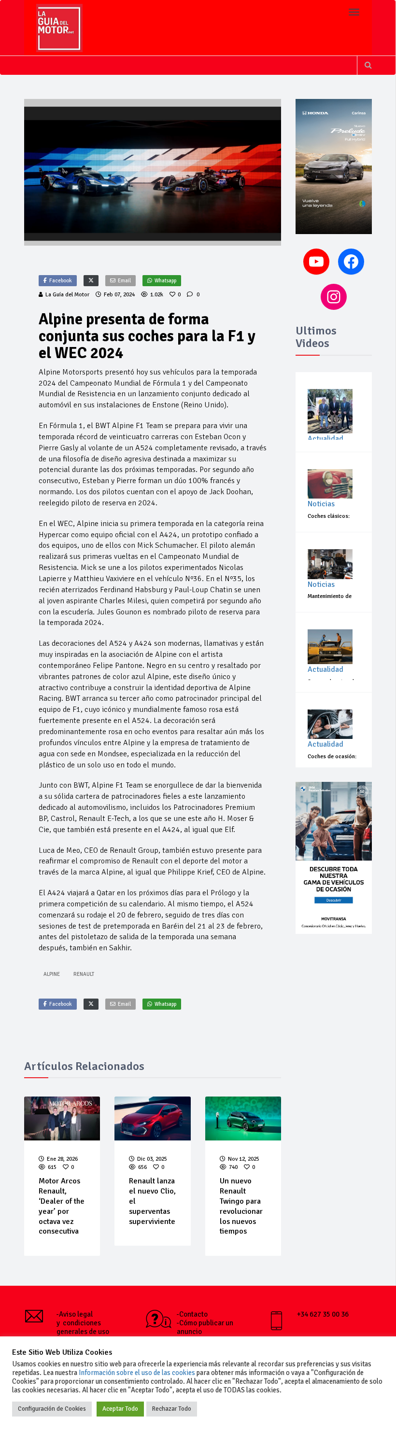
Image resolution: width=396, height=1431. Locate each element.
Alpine (51, 974)
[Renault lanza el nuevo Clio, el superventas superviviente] (152, 1118)
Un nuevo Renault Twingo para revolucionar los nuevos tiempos (241, 1206)
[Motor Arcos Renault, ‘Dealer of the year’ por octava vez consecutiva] (62, 1118)
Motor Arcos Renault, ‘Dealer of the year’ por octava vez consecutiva (62, 1206)
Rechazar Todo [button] (171, 1409)
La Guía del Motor (67, 294)
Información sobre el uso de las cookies (137, 1372)
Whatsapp (165, 281)
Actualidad (325, 439)
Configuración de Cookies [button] (52, 1409)
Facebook (60, 281)
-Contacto (192, 1314)
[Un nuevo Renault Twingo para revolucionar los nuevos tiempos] (243, 1118)
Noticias (321, 504)
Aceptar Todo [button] (120, 1409)
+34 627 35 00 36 (323, 1314)
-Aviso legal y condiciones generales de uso (83, 1323)
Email (124, 281)
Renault (83, 974)
